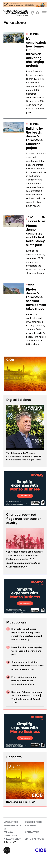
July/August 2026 (19, 453)
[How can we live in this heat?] (25, 780)
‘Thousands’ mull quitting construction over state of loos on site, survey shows (27, 666)
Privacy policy (12, 839)
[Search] (37, 13)
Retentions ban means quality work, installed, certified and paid (26, 651)
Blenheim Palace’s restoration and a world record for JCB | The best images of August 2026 (26, 697)
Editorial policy (34, 839)
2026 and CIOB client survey (23, 563)
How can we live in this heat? (20, 802)
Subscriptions (33, 822)
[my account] (32, 13)
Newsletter (10, 822)
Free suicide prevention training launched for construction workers (23, 680)
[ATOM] (14, 850)
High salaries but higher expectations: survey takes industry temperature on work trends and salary (26, 634)
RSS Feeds (30, 825)
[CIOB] (36, 850)
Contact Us (32, 832)
